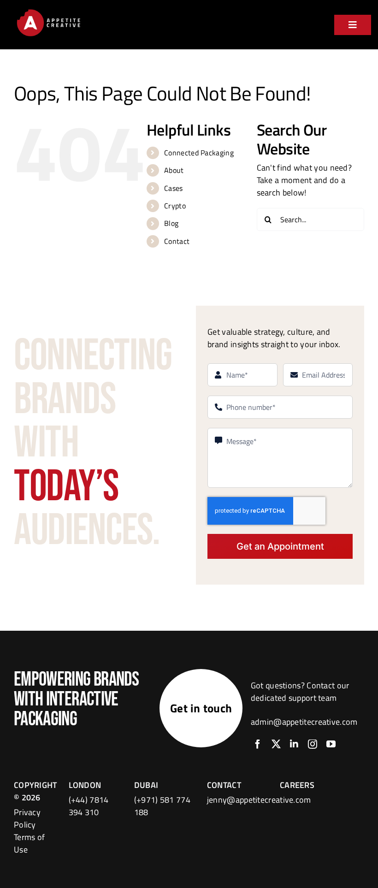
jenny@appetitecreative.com (259, 799)
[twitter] (276, 744)
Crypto (175, 205)
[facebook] (257, 744)
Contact (176, 241)
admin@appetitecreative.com (304, 722)
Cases (173, 188)
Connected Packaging (199, 152)
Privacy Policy (27, 818)
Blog (171, 223)
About (174, 170)
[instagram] (312, 744)
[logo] (48, 11)
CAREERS (297, 785)
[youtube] (331, 744)
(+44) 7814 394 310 (89, 805)
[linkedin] (294, 744)
